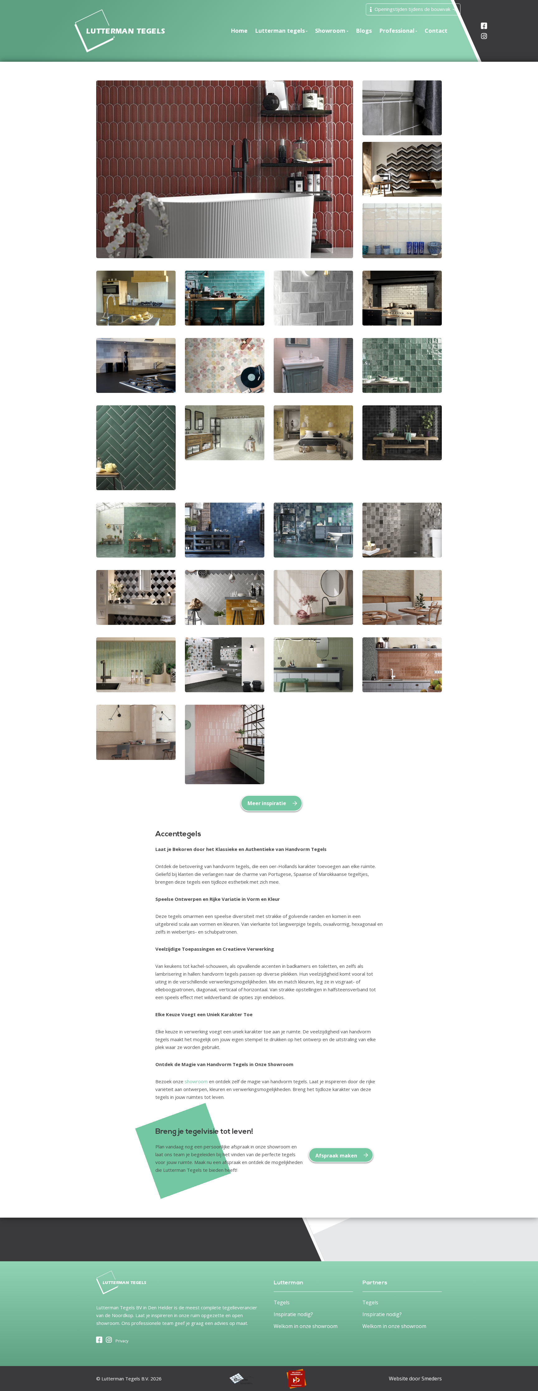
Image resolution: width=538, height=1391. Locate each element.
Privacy (122, 1341)
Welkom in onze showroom (305, 1326)
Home (239, 30)
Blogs (364, 30)
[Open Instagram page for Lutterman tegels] (466, 36)
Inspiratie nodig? (293, 1314)
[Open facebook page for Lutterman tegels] (99, 1340)
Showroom (330, 30)
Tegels (282, 1302)
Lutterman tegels (280, 30)
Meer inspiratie (267, 803)
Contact (436, 30)
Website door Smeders (415, 1378)
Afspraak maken (336, 1155)
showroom (196, 1081)
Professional (396, 30)
